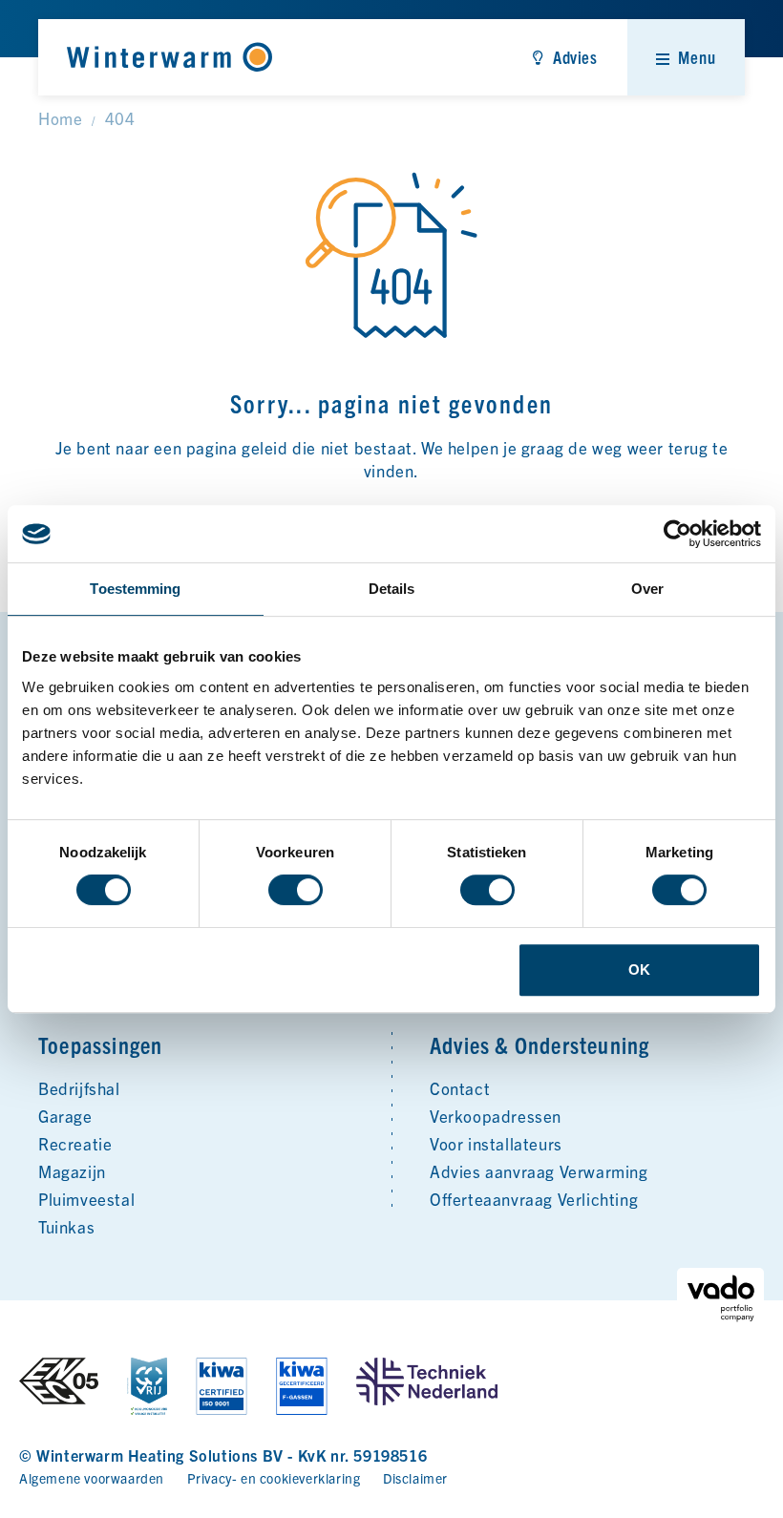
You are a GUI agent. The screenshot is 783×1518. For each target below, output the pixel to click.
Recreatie (75, 1143)
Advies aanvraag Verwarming (539, 1171)
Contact (460, 1088)
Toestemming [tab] (135, 588)
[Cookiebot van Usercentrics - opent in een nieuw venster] (677, 533)
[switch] (295, 890)
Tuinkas (66, 1226)
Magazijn (72, 1171)
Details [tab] (392, 588)
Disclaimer (415, 1477)
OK (639, 969)
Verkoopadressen (495, 1116)
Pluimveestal (86, 1199)
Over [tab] (647, 588)
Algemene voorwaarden (91, 1477)
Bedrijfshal (79, 1088)
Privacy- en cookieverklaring (274, 1477)
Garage (65, 1116)
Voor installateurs (496, 1143)
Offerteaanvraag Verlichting (534, 1199)
